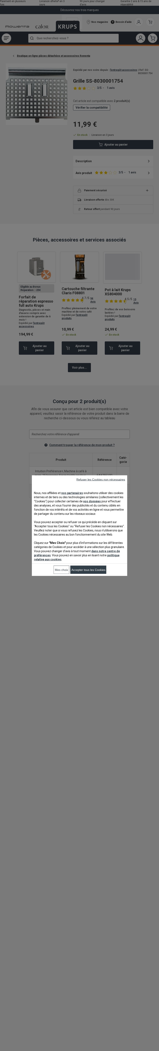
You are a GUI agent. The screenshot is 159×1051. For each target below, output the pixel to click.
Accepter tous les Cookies (88, 569)
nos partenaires (72, 492)
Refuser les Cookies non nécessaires (100, 479)
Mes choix (61, 569)
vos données (92, 501)
